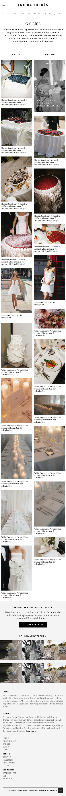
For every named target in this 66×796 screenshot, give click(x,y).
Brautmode (34, 13)
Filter (17, 54)
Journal (58, 13)
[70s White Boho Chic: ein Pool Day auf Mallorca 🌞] (33, 650)
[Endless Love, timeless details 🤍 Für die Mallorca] (55, 650)
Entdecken (49, 54)
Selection (19, 13)
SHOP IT (47, 13)
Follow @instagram (33, 636)
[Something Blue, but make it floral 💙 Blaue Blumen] (11, 650)
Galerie (7, 13)
